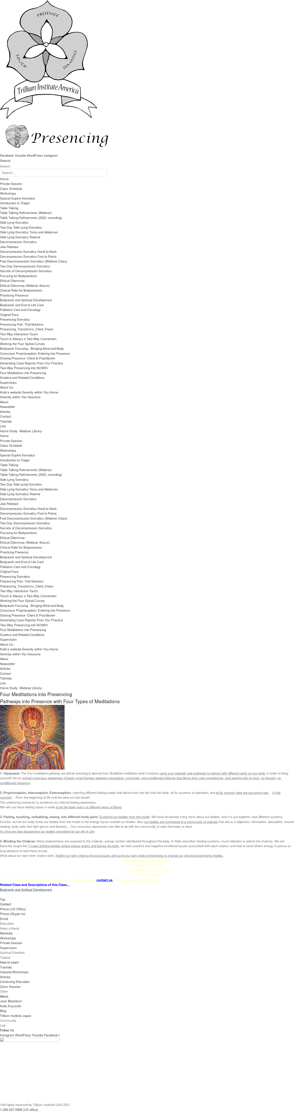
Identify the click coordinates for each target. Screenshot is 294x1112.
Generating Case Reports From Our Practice (31, 363)
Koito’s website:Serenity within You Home (29, 392)
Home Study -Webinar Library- (21, 431)
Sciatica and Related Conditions (22, 377)
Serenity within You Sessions (20, 397)
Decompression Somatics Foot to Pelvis (28, 256)
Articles (5, 411)
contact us (104, 880)
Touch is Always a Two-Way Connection (28, 338)
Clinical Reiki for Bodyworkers (21, 290)
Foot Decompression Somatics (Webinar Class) (33, 261)
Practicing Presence (14, 295)
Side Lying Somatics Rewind (20, 237)
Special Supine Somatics (17, 198)
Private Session (11, 183)
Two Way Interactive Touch (19, 334)
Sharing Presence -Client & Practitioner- (28, 358)
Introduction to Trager (15, 203)
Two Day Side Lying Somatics (21, 227)
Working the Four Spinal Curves (22, 343)
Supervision (8, 382)
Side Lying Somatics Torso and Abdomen (29, 232)
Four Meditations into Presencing (23, 372)
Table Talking (9, 208)
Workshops (8, 193)
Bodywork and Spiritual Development (26, 300)
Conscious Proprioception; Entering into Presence (35, 353)
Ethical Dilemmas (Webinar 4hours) (25, 285)
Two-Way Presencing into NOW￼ (24, 367)
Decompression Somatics (18, 241)
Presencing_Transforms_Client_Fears (26, 329)
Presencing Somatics (15, 319)
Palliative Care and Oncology (20, 309)
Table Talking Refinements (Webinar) (26, 212)
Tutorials (6, 421)
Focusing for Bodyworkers (18, 275)
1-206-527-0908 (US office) (19, 1109)
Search (5, 160)
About (4, 402)
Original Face (9, 314)
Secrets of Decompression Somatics (26, 271)
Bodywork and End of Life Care (22, 305)
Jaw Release (9, 246)
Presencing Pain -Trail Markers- (22, 324)
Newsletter (7, 406)
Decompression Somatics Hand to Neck (28, 251)
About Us (6, 387)
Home (4, 178)
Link (3, 426)
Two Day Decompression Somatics (25, 266)
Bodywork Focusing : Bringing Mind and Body (32, 348)
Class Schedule (11, 188)
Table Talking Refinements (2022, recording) (31, 217)
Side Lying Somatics (14, 222)
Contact (5, 416)
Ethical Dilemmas (12, 280)
